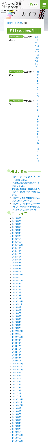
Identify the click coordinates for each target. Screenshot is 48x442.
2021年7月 (17, 379)
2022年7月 (17, 346)
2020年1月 (17, 432)
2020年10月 (17, 405)
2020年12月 (17, 399)
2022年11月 (17, 334)
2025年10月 (17, 245)
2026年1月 (17, 239)
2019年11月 (17, 438)
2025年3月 (17, 266)
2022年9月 (17, 340)
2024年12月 (17, 275)
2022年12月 (17, 331)
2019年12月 (17, 435)
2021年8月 (17, 376)
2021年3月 (17, 390)
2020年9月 (17, 408)
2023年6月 (17, 316)
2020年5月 (17, 420)
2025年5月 (17, 260)
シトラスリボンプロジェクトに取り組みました (38, 131)
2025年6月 (17, 257)
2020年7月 (17, 414)
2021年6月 (17, 382)
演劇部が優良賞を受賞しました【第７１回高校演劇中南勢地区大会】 (26, 192)
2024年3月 (17, 298)
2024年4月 (17, 295)
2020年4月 (17, 423)
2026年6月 (17, 224)
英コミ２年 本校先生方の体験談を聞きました (37, 52)
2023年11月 (17, 304)
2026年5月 (17, 227)
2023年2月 (17, 328)
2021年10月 (17, 370)
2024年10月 (17, 281)
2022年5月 (17, 352)
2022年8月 (17, 343)
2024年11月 (17, 278)
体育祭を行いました (38, 84)
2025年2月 (17, 269)
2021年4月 (17, 387)
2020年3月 (17, 426)
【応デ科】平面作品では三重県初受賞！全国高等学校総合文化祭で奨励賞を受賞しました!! (26, 207)
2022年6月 (17, 349)
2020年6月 (17, 417)
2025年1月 (17, 272)
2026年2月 (17, 236)
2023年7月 (17, 313)
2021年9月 (17, 373)
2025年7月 (17, 254)
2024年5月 (17, 292)
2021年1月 (17, 396)
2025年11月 (17, 242)
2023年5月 (17, 319)
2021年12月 (17, 364)
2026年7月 (17, 221)
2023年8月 (17, 310)
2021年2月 (17, 393)
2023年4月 (17, 322)
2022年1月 (17, 361)
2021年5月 (17, 384)
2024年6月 (17, 289)
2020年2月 (17, 429)
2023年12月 (17, 301)
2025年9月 (17, 248)
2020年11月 (17, 402)
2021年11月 (17, 367)
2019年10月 (17, 441)
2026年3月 (17, 233)
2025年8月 (17, 251)
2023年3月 (17, 325)
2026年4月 (17, 230)
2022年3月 (17, 358)
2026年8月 (17, 218)
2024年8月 (17, 286)
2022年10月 (17, 337)
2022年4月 (17, 355)
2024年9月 (17, 283)
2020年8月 (17, 411)
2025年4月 (17, 263)
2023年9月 (17, 307)
